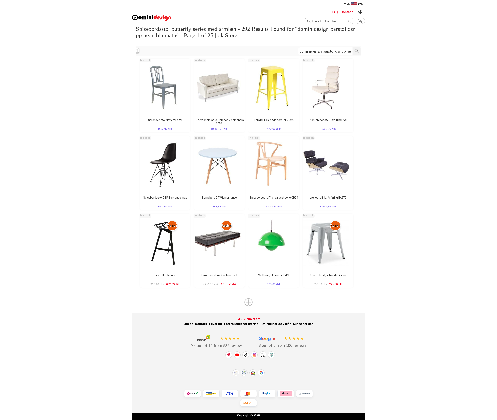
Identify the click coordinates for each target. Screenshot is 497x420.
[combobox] (329, 21)
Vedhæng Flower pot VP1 (273, 275)
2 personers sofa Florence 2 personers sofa (220, 121)
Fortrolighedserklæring (241, 324)
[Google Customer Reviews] (261, 372)
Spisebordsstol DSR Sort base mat (165, 197)
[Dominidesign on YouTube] (237, 354)
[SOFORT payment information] (248, 403)
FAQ (335, 12)
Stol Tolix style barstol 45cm (328, 275)
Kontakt (201, 324)
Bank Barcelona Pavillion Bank (219, 275)
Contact (347, 12)
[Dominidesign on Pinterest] (228, 354)
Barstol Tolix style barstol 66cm (274, 119)
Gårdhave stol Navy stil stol (165, 119)
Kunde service (303, 324)
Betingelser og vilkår (276, 324)
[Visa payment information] (230, 393)
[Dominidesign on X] (263, 354)
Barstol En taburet (165, 275)
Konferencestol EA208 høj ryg (328, 119)
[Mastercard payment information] (248, 393)
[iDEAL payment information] (192, 393)
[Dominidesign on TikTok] (245, 354)
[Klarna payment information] (285, 393)
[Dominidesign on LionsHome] (271, 354)
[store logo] (151, 18)
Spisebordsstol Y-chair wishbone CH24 (274, 197)
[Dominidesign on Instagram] (254, 354)
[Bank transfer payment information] (304, 393)
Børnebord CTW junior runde (219, 197)
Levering (215, 324)
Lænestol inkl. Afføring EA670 (328, 197)
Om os (188, 324)
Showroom (252, 319)
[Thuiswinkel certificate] (252, 372)
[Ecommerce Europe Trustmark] (244, 372)
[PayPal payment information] (267, 393)
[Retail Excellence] (235, 372)
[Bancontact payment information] (211, 393)
